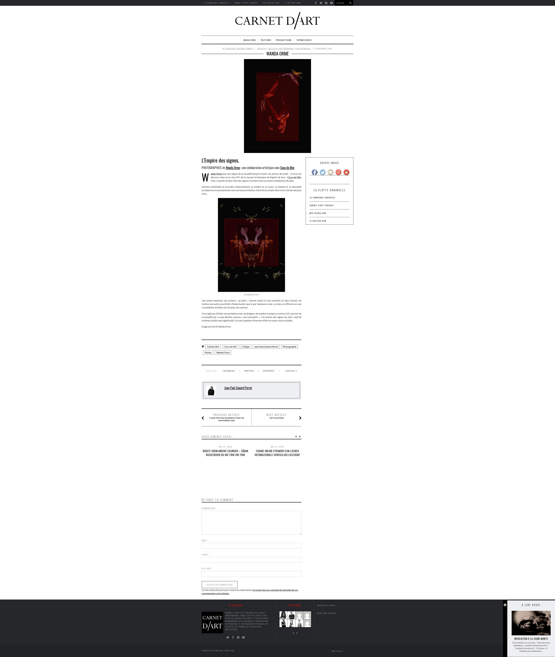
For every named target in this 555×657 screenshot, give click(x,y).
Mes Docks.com (318, 213)
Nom (205, 540)
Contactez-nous (326, 605)
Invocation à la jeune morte (531, 639)
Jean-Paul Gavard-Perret (239, 48)
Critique (246, 346)
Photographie (303, 48)
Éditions (266, 39)
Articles (262, 48)
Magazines (250, 39)
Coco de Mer (287, 167)
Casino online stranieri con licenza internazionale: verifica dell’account (277, 453)
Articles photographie (281, 48)
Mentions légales (326, 613)
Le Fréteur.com (318, 221)
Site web (206, 568)
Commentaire (208, 508)
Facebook (229, 371)
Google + (291, 371)
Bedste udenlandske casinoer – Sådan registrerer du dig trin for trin (225, 453)
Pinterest (269, 371)
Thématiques (304, 39)
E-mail (206, 554)
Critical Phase (276, 416)
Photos (208, 352)
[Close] (505, 605)
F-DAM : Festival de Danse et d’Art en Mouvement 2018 (226, 417)
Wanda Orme (233, 167)
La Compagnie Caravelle (322, 197)
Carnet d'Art (213, 346)
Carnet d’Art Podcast (322, 205)
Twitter (249, 371)
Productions (284, 39)
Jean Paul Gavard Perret (266, 346)
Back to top (337, 651)
